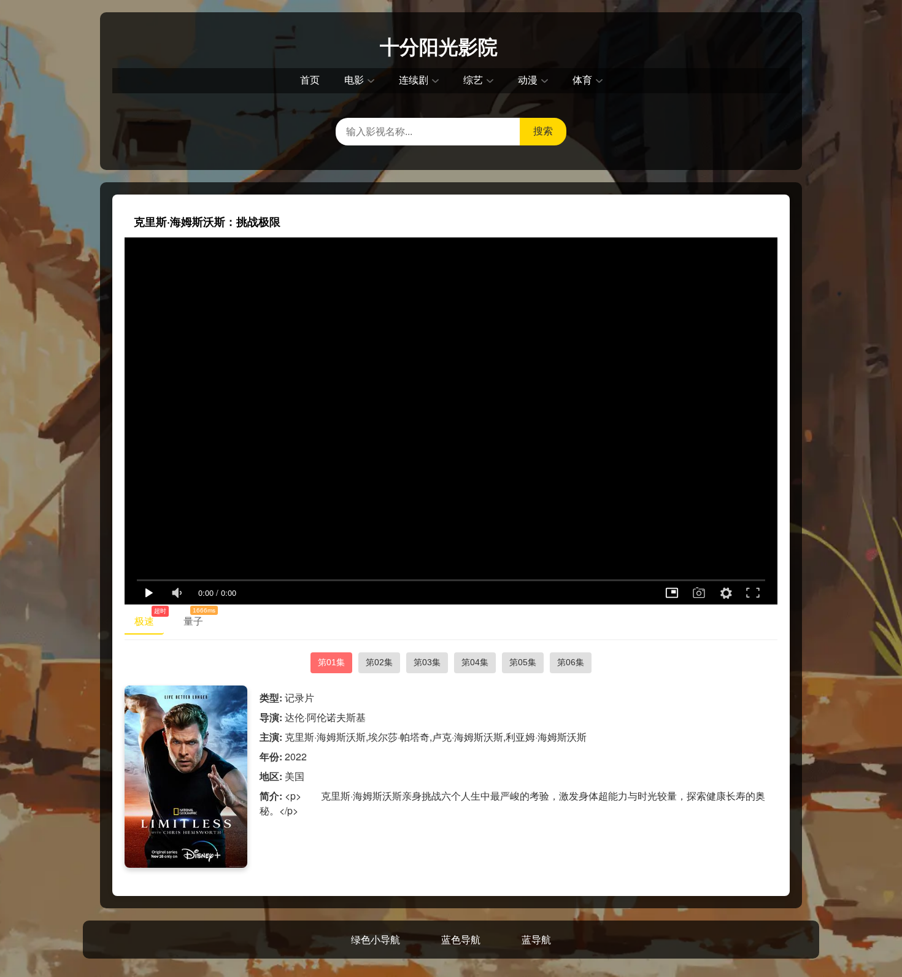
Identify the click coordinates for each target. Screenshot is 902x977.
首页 (310, 80)
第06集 (570, 662)
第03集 (427, 662)
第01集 (331, 662)
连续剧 (413, 80)
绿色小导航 (375, 939)
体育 (582, 80)
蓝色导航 (460, 939)
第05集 (522, 662)
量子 (198, 619)
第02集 (379, 662)
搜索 (543, 131)
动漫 (528, 80)
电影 (354, 80)
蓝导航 (536, 939)
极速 (149, 619)
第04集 (474, 662)
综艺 (473, 80)
